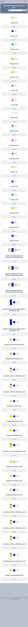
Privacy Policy (24, 597)
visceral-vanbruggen (14, 599)
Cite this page (17, 597)
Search (25, 10)
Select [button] (14, 26)
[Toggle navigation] (25, 1)
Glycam (2, 597)
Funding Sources (9, 597)
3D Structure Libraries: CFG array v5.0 (14, 6)
